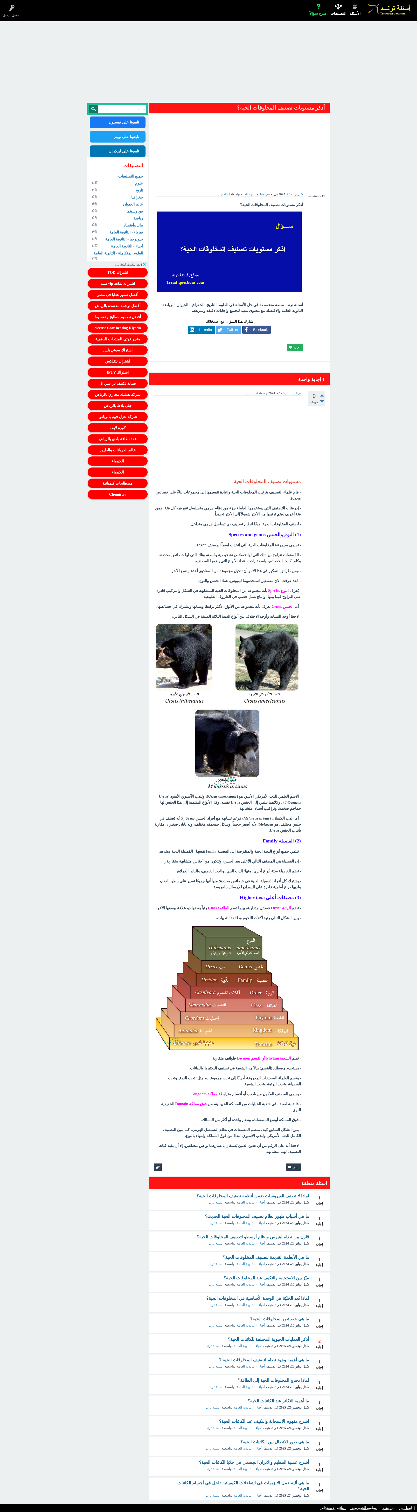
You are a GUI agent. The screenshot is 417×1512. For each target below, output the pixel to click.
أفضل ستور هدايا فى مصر (117, 295)
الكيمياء (118, 461)
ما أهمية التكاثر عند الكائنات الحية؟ (278, 1400)
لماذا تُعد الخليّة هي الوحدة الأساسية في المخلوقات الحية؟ (257, 1298)
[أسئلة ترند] (389, 9)
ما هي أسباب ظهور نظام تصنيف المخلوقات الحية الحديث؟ (257, 1216)
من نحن (388, 1508)
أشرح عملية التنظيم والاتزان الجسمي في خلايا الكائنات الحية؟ (254, 1462)
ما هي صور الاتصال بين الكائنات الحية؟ (274, 1441)
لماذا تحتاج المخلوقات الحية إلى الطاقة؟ (273, 1380)
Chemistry (117, 494)
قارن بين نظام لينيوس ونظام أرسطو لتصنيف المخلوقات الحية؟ (253, 1236)
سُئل (300, 194)
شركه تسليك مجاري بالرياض (117, 394)
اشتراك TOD (117, 272)
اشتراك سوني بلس (117, 350)
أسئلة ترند (216, 1202)
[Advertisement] (208, 63)
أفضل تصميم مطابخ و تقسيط (118, 317)
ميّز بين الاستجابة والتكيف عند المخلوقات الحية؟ (266, 1277)
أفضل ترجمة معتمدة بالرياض (117, 306)
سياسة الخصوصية (364, 1508)
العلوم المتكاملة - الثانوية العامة (118, 253)
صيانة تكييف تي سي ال (117, 383)
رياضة (138, 218)
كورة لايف (118, 428)
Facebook (260, 330)
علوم (139, 183)
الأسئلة (355, 13)
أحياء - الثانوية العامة (252, 194)
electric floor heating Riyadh (118, 328)
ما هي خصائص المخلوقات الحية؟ (279, 1318)
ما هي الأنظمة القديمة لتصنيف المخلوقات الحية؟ (266, 1257)
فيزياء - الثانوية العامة (126, 232)
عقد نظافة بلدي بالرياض (118, 439)
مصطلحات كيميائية (118, 483)
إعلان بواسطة (129, 264)
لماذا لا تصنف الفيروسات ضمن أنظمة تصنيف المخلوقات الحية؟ (252, 1195)
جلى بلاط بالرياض (118, 406)
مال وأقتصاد (133, 225)
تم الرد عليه (294, 393)
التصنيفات (338, 13)
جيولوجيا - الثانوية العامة (124, 239)
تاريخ (139, 190)
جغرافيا (137, 197)
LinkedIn (205, 330)
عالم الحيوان (133, 204)
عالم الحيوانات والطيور (118, 450)
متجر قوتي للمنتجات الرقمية (117, 339)
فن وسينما (134, 211)
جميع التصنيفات (130, 176)
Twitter (232, 330)
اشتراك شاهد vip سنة (118, 283)
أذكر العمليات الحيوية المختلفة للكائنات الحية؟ (268, 1339)
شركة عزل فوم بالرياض (117, 417)
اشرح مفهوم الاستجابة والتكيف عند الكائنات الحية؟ (264, 1421)
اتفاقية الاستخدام (334, 1508)
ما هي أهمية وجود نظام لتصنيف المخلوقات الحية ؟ (264, 1359)
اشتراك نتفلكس (117, 361)
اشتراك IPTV (118, 372)
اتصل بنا (406, 1508)
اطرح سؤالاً (318, 13)
